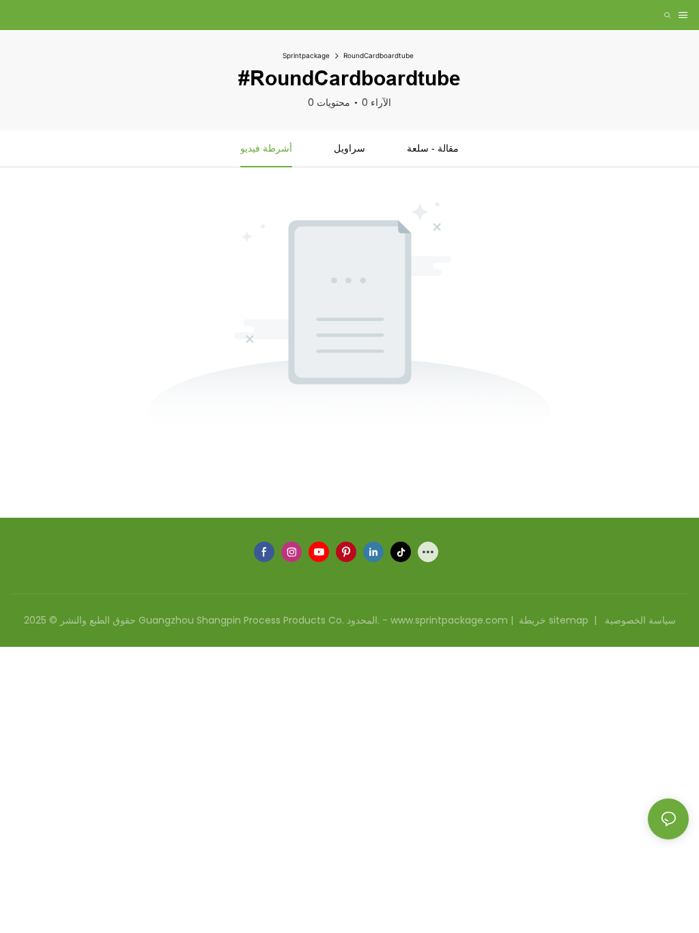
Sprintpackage (306, 55)
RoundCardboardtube (378, 55)
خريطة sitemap (553, 620)
